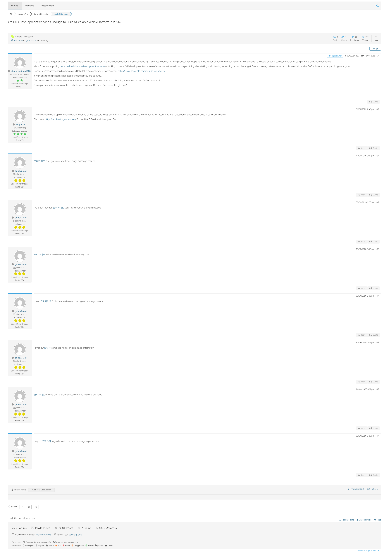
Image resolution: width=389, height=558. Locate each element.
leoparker (21, 124)
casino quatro (75, 534)
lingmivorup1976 (43, 534)
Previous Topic (357, 488)
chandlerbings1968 (21, 71)
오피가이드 (39, 161)
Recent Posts (47, 5)
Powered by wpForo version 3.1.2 (369, 550)
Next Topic (371, 488)
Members (29, 5)
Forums (14, 5)
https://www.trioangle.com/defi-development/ (141, 71)
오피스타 (46, 441)
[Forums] (10, 14)
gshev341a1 (31, 40)
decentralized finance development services (82, 66)
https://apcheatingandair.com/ (61, 119)
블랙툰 (47, 347)
